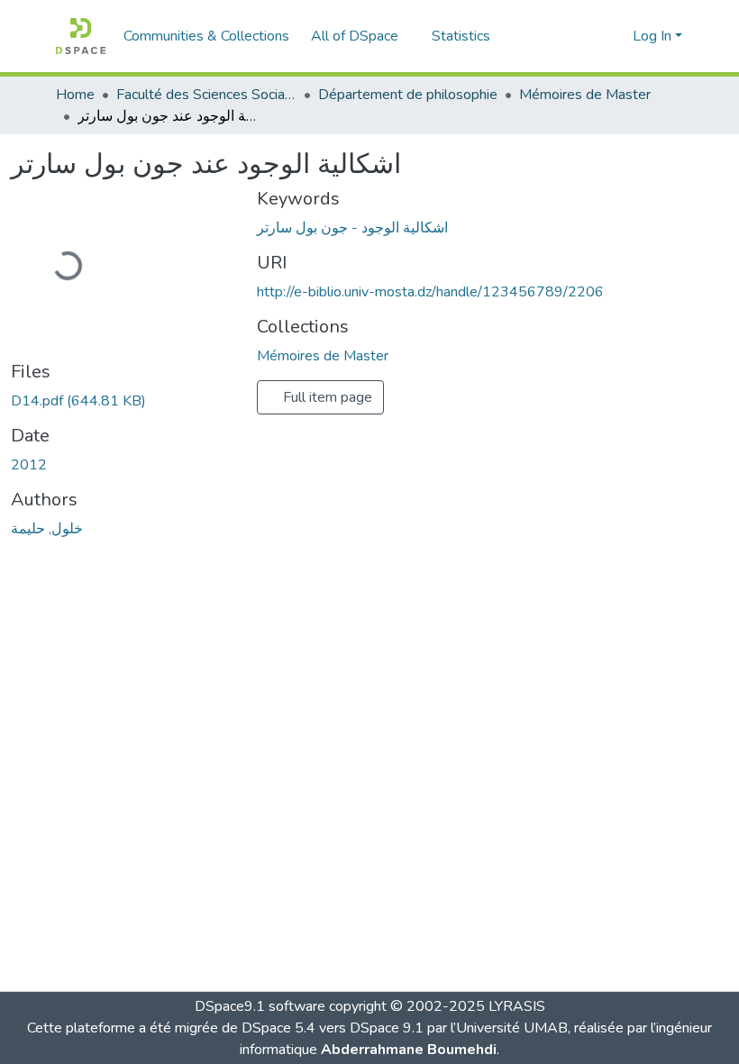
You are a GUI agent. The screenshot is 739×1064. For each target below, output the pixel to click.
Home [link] (75, 95)
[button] (80, 36)
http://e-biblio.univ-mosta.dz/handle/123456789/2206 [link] (430, 292)
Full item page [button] (325, 397)
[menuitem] (360, 36)
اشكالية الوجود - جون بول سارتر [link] (352, 228)
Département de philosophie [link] (407, 95)
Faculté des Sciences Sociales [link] (206, 95)
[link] (123, 401)
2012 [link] (29, 465)
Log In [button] (654, 36)
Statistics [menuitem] (461, 36)
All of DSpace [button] (354, 36)
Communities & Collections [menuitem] (206, 36)
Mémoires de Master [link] (585, 95)
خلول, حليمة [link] (47, 529)
